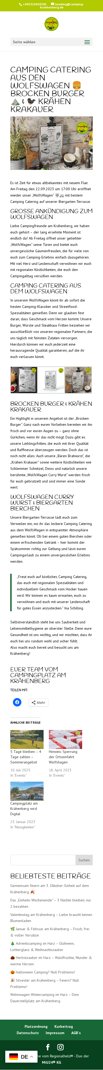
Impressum (55, 1032)
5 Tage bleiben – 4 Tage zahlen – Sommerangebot (25, 757)
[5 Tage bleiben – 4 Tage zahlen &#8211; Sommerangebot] (27, 739)
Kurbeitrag (63, 1026)
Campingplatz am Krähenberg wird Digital (24, 808)
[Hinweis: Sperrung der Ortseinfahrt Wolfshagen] (65, 739)
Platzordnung (36, 1026)
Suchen (84, 860)
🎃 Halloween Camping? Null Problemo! (42, 972)
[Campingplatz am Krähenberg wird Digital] (27, 791)
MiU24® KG (51, 1062)
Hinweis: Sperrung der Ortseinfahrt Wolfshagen (63, 757)
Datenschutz (28, 1032)
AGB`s (76, 1032)
